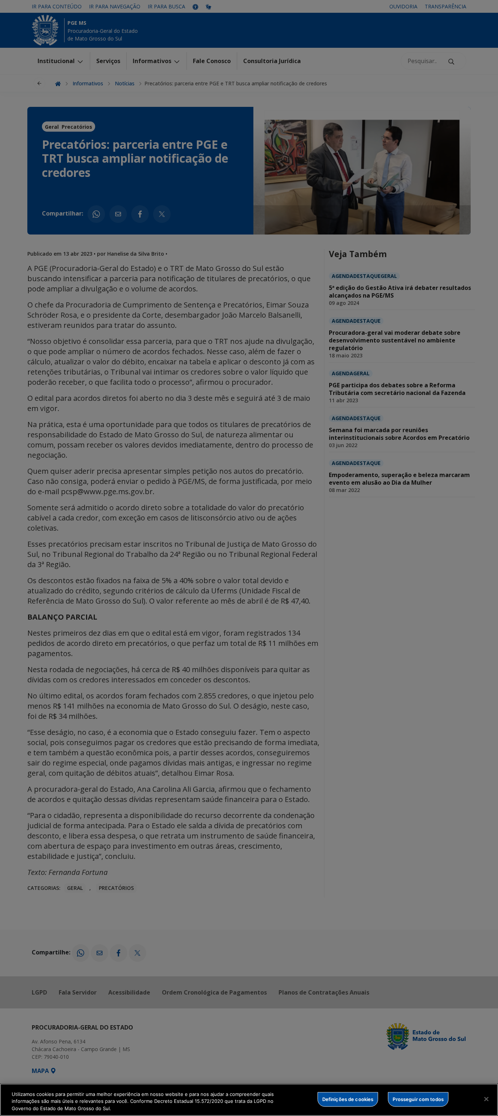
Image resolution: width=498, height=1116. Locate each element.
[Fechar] (486, 1099)
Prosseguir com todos (418, 1099)
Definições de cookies (348, 1099)
